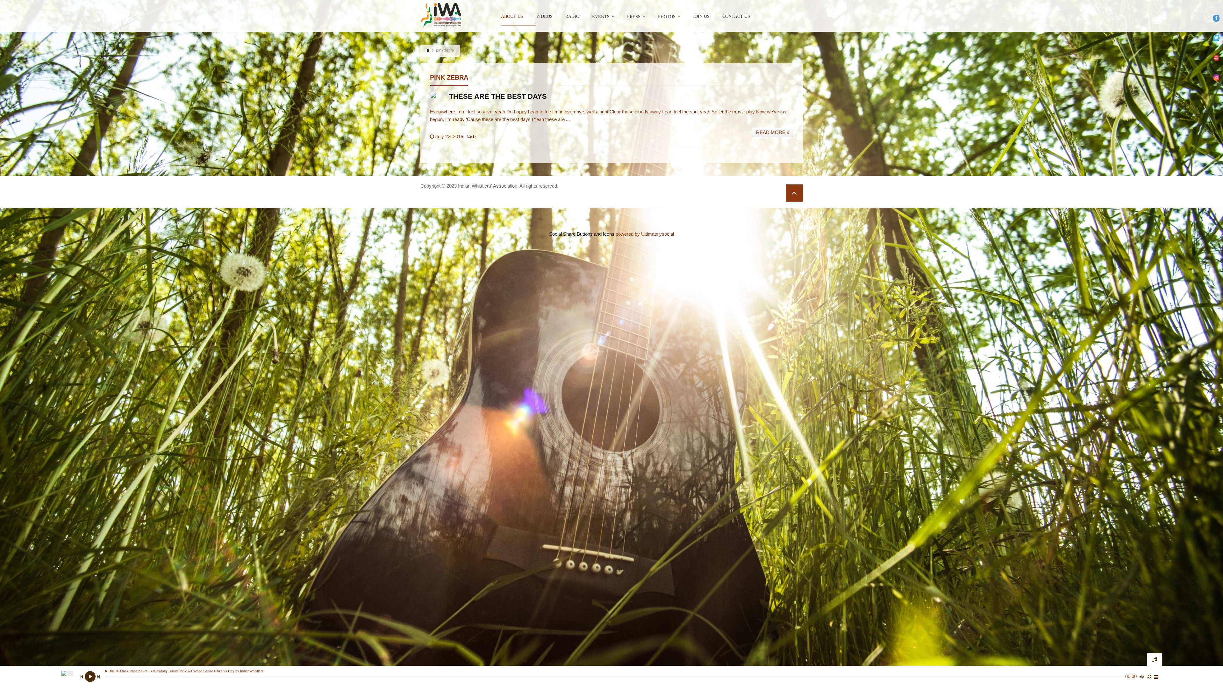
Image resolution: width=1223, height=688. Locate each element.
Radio (572, 16)
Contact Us (736, 16)
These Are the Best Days (498, 96)
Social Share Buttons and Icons (581, 234)
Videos (544, 16)
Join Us (701, 16)
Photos (667, 16)
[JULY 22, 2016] (433, 95)
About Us (512, 16)
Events (601, 16)
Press (633, 16)
